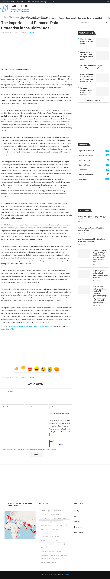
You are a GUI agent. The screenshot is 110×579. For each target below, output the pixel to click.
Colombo (54, 514)
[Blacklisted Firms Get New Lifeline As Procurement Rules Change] (102, 78)
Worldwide (94, 179)
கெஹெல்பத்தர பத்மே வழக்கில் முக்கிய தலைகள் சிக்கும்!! (91, 229)
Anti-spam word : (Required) (59, 413)
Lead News (62, 544)
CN (9, 33)
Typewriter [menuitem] (20, 2)
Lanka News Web (47, 544)
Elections (57, 522)
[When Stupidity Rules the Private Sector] (102, 42)
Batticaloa (45, 511)
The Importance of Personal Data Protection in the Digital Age (30, 326)
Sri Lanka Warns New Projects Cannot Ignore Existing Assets (91, 67)
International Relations (50, 536)
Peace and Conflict (59, 555)
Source (33, 32)
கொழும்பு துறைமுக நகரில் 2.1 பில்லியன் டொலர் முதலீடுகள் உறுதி (91, 240)
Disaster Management (60, 518)
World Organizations (94, 174)
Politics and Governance (50, 562)
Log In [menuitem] (52, 2)
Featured (61, 525)
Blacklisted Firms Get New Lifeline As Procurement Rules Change (87, 78)
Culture (44, 518)
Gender (44, 529)
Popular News (79, 532)
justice (55, 540)
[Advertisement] (36, 51)
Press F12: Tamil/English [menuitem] (40, 2)
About (76, 516)
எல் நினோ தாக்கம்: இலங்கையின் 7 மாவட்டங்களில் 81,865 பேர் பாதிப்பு (100, 274)
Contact (77, 521)
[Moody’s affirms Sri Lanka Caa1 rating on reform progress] (102, 55)
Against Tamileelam (49, 18)
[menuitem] (108, 1)
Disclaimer (78, 527)
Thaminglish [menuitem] (5, 2)
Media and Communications (51, 551)
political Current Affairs (50, 558)
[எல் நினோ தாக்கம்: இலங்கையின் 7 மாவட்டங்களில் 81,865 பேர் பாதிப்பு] (84, 274)
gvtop (54, 529)
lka (43, 547)
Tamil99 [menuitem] (12, 2)
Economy (45, 522)
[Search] (109, 18)
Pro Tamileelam (32, 18)
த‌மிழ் (22, 18)
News (44, 555)
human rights (46, 533)
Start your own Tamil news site (85, 511)
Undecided (97, 18)
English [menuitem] (28, 2)
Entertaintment (47, 525)
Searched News (84, 18)
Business (58, 511)
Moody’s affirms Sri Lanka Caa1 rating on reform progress (86, 55)
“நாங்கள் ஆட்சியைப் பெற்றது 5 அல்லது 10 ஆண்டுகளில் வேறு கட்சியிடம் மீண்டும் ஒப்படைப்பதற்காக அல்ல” (100, 256)
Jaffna (44, 540)
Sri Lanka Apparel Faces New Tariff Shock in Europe (86, 91)
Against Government (67, 18)
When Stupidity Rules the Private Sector (86, 41)
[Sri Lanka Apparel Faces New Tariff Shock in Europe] (102, 91)
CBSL (43, 514)
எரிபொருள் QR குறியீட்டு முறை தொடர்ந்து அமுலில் (92, 218)
